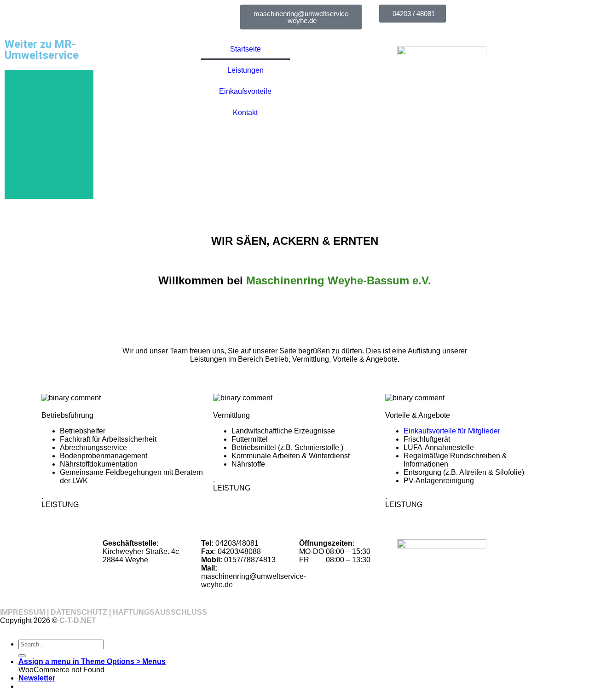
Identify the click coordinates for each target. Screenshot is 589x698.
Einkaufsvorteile (245, 91)
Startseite (245, 49)
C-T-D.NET (77, 620)
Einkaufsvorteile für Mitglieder (452, 431)
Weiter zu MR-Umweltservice (42, 50)
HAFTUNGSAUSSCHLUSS (160, 612)
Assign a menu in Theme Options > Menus (92, 661)
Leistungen (245, 70)
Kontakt (245, 112)
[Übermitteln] (22, 655)
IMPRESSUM (22, 612)
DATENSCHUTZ (79, 612)
